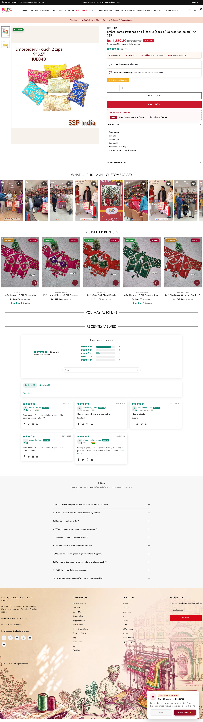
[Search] (190, 10)
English (193, 2)
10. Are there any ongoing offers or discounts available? (78, 578)
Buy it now (154, 104)
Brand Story (77, 641)
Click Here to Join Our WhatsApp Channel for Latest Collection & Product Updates (101, 20)
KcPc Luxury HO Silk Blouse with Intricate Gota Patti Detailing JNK (20, 295)
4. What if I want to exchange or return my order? (75, 529)
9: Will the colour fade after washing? (70, 570)
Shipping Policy (79, 620)
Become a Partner (79, 603)
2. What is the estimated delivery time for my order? (76, 512)
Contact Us (77, 612)
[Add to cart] (34, 283)
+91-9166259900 (11, 2)
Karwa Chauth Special (125, 10)
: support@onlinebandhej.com (17, 631)
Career (75, 646)
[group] (55, 85)
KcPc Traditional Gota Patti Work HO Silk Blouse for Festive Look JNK (182, 295)
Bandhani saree (128, 637)
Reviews (157, 10)
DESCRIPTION (113, 124)
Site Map (76, 650)
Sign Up (185, 618)
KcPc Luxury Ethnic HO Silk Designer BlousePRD (61, 295)
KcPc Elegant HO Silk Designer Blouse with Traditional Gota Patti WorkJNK (142, 295)
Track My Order (171, 10)
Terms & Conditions (80, 629)
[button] (92, 85)
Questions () (45, 385)
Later (161, 712)
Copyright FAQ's (79, 633)
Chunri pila (45, 10)
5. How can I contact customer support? (70, 537)
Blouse (92, 10)
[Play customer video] (11, 200)
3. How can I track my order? (66, 520)
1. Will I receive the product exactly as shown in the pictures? (80, 504)
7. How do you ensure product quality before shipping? (77, 553)
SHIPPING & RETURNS (116, 162)
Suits (55, 10)
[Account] (195, 10)
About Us (76, 607)
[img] (29, 403)
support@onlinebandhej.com (33, 2)
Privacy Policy (78, 624)
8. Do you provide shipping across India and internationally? (79, 562)
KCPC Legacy (81, 10)
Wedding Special (105, 10)
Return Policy (78, 616)
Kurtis (71, 10)
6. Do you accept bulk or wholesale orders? (72, 545)
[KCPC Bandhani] (6, 10)
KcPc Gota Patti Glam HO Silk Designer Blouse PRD (101, 295)
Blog (74, 637)
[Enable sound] (19, 184)
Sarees (25, 10)
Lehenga (34, 10)
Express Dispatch (144, 10)
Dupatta (62, 10)
